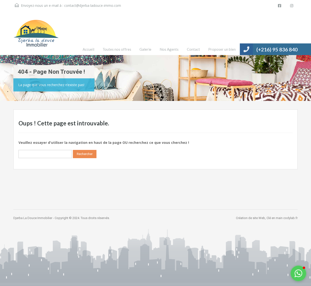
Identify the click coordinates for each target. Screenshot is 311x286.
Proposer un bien (222, 49)
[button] (298, 273)
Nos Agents (169, 49)
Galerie (145, 49)
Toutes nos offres (117, 49)
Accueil (88, 49)
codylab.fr (290, 218)
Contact (193, 49)
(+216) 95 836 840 (277, 49)
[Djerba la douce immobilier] (36, 37)
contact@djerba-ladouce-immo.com (92, 5)
